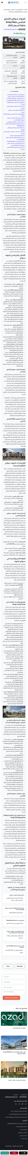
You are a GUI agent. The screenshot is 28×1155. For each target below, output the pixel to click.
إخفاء (11, 91)
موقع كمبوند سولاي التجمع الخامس (15, 94)
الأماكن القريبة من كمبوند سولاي (16, 96)
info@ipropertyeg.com (11, 1097)
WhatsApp (20, 966)
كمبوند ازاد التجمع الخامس (19, 1028)
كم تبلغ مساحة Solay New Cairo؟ (15, 141)
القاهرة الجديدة (18, 9)
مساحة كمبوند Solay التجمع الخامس (15, 100)
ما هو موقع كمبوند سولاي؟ (17, 135)
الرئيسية (25, 9)
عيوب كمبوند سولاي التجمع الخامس (15, 121)
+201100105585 (23, 1097)
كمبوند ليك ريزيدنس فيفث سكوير (17, 1080)
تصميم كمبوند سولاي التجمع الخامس (15, 98)
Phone (8, 966)
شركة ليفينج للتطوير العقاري (11, 29)
